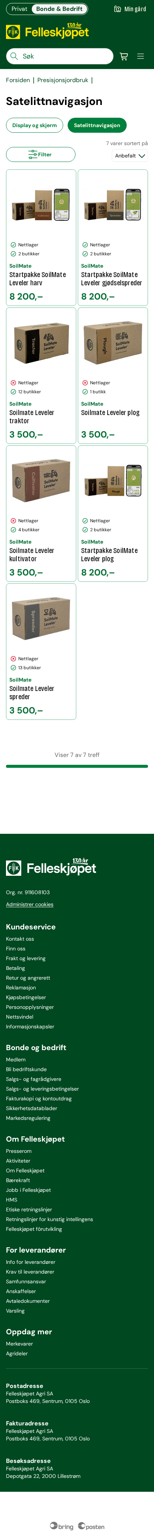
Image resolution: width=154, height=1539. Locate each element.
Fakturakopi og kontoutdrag (39, 1098)
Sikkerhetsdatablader (31, 1108)
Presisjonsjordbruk (62, 80)
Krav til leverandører (30, 1271)
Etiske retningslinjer (29, 1209)
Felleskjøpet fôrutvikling (34, 1229)
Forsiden (18, 80)
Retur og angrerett (28, 977)
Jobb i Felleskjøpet (28, 1190)
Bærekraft (18, 1180)
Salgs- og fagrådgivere (33, 1079)
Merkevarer (19, 1343)
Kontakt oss (20, 938)
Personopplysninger (30, 1007)
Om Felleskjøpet (25, 1170)
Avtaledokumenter (28, 1301)
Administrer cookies (29, 904)
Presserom (18, 1151)
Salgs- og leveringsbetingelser (42, 1088)
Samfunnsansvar (26, 1281)
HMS (11, 1199)
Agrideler (17, 1353)
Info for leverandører (30, 1262)
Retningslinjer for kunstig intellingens (49, 1219)
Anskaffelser (21, 1291)
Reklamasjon (21, 987)
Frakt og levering (26, 958)
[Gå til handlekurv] (124, 56)
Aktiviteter (18, 1160)
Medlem (15, 1059)
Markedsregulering (28, 1118)
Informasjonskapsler (30, 1026)
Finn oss (15, 948)
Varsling (15, 1310)
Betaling (15, 968)
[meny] (140, 56)
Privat (19, 9)
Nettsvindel (19, 1016)
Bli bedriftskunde (26, 1069)
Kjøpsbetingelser (26, 997)
